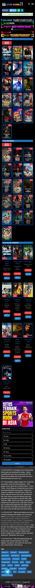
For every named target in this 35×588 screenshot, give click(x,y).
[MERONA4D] (17, 32)
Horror (17, 268)
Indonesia (28, 308)
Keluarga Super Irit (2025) (7, 222)
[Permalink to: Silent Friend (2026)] (17, 330)
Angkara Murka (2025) (17, 174)
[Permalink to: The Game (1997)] (28, 330)
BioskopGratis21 (23, 552)
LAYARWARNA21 (16, 582)
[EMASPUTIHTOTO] (17, 35)
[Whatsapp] (18, 10)
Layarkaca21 (5, 523)
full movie (15, 562)
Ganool (7, 516)
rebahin (12, 516)
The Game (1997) (28, 340)
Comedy (17, 305)
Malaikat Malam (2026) (17, 88)
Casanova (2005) (17, 300)
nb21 (22, 523)
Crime (8, 268)
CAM (9, 94)
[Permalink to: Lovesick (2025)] (6, 290)
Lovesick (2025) (7, 300)
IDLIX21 (10, 565)
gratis (22, 562)
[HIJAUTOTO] (17, 23)
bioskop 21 (5, 552)
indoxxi (20, 521)
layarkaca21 (22, 568)
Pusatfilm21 (5, 525)
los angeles (22, 572)
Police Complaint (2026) (28, 73)
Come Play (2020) (7, 383)
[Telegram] (22, 10)
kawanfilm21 (25, 518)
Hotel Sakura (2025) (28, 222)
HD (10, 47)
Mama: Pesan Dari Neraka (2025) (17, 205)
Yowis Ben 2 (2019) (28, 300)
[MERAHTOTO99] (17, 29)
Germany (17, 351)
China (30, 264)
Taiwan (28, 266)
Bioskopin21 (5, 555)
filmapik (17, 518)
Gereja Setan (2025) (17, 159)
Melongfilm (16, 523)
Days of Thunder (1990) (17, 73)
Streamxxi (27, 525)
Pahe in (27, 523)
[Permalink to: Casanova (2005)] (17, 290)
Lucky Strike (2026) (17, 104)
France (19, 349)
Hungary (17, 352)
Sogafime (12, 525)
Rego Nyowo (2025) (28, 206)
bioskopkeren (26, 516)
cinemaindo (4, 518)
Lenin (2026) (7, 120)
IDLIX (3, 565)
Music (30, 305)
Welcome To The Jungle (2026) (17, 56)
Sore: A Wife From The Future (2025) (17, 189)
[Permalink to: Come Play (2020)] (6, 372)
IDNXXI (17, 565)
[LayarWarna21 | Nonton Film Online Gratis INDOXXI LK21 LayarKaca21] (12, 4)
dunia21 (11, 518)
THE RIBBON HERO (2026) (28, 119)
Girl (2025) (28, 261)
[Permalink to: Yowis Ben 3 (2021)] (6, 330)
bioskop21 (13, 552)
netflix (29, 572)
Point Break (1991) (6, 57)
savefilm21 (19, 525)
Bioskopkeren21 (26, 555)
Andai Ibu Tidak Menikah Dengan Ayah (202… (7, 204)
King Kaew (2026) (17, 262)
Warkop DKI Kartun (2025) (6, 237)
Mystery (28, 346)
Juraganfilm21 (27, 521)
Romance (6, 305)
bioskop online (6, 559)
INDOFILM (25, 565)
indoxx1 (14, 521)
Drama (19, 266)
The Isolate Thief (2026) (6, 135)
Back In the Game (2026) (6, 88)
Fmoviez (4, 521)
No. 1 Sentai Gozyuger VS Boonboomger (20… (17, 118)
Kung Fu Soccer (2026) (6, 104)
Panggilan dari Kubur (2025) (7, 174)
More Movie (7, 43)
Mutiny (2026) (7, 73)
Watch (7, 278)
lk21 (11, 523)
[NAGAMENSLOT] (17, 26)
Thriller (5, 270)
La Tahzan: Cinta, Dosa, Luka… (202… (6, 188)
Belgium (17, 348)
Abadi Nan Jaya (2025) (28, 190)
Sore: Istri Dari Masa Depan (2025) (7, 158)
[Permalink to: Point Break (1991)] (6, 252)
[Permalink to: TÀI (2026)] (28, 84)
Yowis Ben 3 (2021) (6, 340)
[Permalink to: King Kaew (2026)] (17, 252)
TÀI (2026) (28, 89)
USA (9, 270)
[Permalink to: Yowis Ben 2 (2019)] (28, 290)
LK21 (21, 584)
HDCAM (19, 149)
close (19, 586)
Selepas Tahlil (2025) (17, 222)
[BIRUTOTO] (17, 20)
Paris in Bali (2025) (28, 175)
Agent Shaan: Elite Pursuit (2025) (28, 102)
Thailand (17, 269)
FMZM (9, 521)
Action (4, 268)
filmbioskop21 (6, 562)
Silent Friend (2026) (17, 341)
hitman (28, 562)
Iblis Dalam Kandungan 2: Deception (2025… (28, 157)
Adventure (17, 304)
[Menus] (32, 3)
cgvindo (18, 516)
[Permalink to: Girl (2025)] (28, 252)
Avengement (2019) (28, 57)
